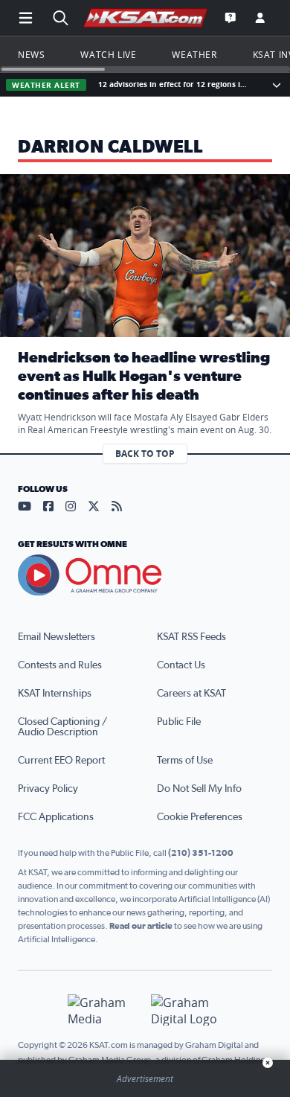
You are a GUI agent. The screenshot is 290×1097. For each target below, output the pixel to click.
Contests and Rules (60, 665)
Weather (194, 54)
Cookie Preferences (199, 817)
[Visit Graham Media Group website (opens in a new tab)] (103, 1010)
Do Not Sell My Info (199, 789)
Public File (179, 722)
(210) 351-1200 (200, 852)
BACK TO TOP (145, 453)
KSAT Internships (54, 693)
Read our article (141, 925)
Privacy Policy (48, 789)
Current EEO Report (61, 760)
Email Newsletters (56, 637)
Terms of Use (185, 760)
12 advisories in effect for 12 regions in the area (175, 84)
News (31, 54)
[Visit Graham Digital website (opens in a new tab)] (186, 1010)
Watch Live (108, 54)
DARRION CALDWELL (110, 147)
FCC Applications (56, 817)
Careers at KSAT (191, 693)
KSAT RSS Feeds (191, 637)
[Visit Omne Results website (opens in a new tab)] (145, 575)
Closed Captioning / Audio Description (62, 727)
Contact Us (181, 665)
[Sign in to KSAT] (260, 18)
